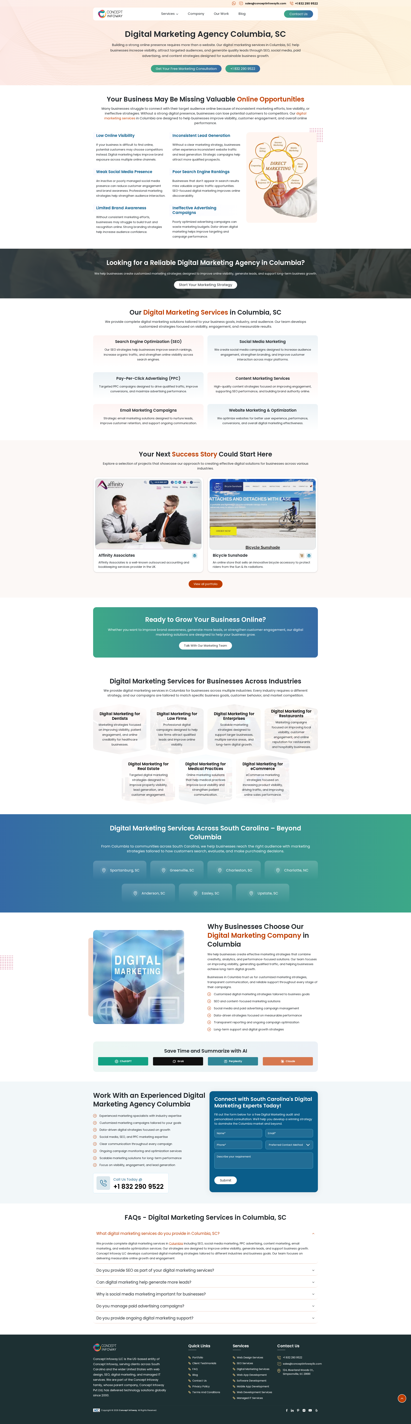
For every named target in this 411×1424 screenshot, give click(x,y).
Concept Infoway (128, 1410)
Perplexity (235, 1061)
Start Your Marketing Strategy (205, 284)
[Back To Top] (402, 1398)
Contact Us (298, 14)
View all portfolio (206, 584)
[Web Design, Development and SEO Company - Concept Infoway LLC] (104, 1347)
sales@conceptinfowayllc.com (265, 3)
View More (148, 524)
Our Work (221, 13)
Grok (180, 1061)
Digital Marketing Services (253, 1369)
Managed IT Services (250, 1398)
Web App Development (252, 1375)
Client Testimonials (204, 1363)
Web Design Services (250, 1357)
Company (196, 13)
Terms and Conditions (206, 1392)
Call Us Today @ (138, 1184)
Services (168, 13)
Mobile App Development (253, 1386)
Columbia (176, 1243)
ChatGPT (125, 1061)
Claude (290, 1061)
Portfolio (197, 1357)
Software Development (252, 1381)
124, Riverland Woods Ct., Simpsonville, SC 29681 (298, 1372)
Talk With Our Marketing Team (205, 646)
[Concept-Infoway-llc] (110, 14)
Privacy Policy (201, 1386)
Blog (242, 13)
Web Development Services (254, 1392)
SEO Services (245, 1363)
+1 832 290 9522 (234, 3)
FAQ (195, 1369)
